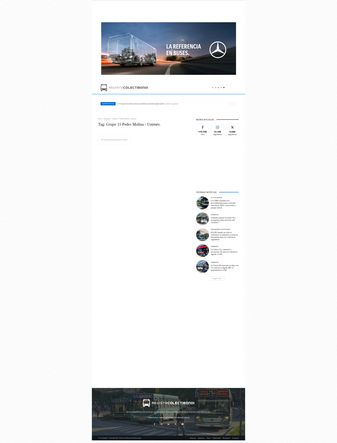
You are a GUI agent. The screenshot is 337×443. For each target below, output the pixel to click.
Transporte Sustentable (221, 229)
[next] (234, 103)
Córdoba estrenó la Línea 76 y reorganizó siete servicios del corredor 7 (223, 220)
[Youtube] (223, 87)
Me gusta (202, 126)
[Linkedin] (218, 87)
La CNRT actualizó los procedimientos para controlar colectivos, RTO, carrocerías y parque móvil (223, 204)
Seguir (217, 126)
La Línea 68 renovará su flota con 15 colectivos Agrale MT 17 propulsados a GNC (225, 267)
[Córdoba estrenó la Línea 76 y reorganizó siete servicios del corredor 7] (202, 218)
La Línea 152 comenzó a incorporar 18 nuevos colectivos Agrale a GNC (140, 104)
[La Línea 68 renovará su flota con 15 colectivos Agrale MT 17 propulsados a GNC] (202, 266)
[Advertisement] (168, 10)
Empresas (214, 214)
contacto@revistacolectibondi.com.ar (174, 417)
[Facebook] (213, 87)
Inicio (100, 119)
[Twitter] (221, 87)
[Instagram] (215, 87)
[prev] (230, 103)
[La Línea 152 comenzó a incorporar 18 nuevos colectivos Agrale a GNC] (202, 250)
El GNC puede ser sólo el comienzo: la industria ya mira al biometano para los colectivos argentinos (224, 236)
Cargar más (216, 278)
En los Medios (216, 197)
